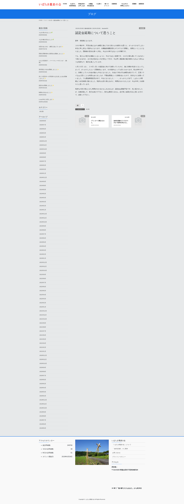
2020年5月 (42, 383)
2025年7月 (42, 161)
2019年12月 (43, 400)
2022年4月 (42, 294)
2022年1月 (42, 307)
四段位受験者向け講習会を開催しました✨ (52, 53)
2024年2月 (42, 205)
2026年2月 (42, 137)
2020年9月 (42, 367)
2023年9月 (42, 226)
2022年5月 (42, 290)
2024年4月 (42, 197)
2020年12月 (43, 355)
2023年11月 (43, 218)
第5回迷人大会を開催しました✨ (49, 69)
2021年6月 (42, 335)
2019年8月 (42, 416)
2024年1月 (42, 209)
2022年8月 (42, 278)
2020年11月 (43, 359)
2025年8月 (42, 157)
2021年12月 (43, 311)
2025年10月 (43, 149)
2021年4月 (42, 343)
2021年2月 (42, 347)
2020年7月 (42, 375)
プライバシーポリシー (119, 457)
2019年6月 (42, 424)
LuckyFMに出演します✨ (46, 99)
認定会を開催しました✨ (46, 85)
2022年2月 (42, 302)
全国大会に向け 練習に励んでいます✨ (51, 46)
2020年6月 (42, 379)
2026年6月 (42, 129)
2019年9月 (42, 412)
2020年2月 (42, 396)
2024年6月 (42, 189)
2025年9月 (42, 153)
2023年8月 (42, 230)
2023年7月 (42, 234)
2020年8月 (42, 371)
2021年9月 (42, 323)
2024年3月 (42, 201)
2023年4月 (42, 246)
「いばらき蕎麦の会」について (121, 444)
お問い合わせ (116, 452)
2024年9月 (42, 181)
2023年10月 (43, 222)
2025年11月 (43, 145)
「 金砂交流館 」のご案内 (120, 448)
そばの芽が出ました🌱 (46, 32)
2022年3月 (42, 298)
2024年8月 (42, 185)
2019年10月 (43, 408)
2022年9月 (42, 274)
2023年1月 (42, 258)
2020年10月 (43, 363)
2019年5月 (42, 428)
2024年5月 (42, 193)
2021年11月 (43, 315)
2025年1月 (42, 173)
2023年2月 (42, 254)
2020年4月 (42, 387)
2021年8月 (42, 327)
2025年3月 (42, 169)
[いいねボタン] (77, 105)
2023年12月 (43, 214)
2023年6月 (42, 238)
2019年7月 (42, 420)
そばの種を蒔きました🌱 (46, 39)
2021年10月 (43, 319)
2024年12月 (43, 177)
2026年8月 (42, 121)
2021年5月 (42, 339)
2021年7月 (42, 331)
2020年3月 (42, 392)
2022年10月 (43, 270)
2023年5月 (42, 242)
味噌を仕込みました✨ (46, 92)
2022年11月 (43, 266)
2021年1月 (42, 351)
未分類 (142, 28)
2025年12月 (43, 141)
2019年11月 (43, 404)
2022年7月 (42, 282)
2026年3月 (42, 133)
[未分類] (82, 119)
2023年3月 (42, 250)
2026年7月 (42, 125)
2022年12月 (43, 262)
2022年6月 (42, 286)
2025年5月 (42, 165)
